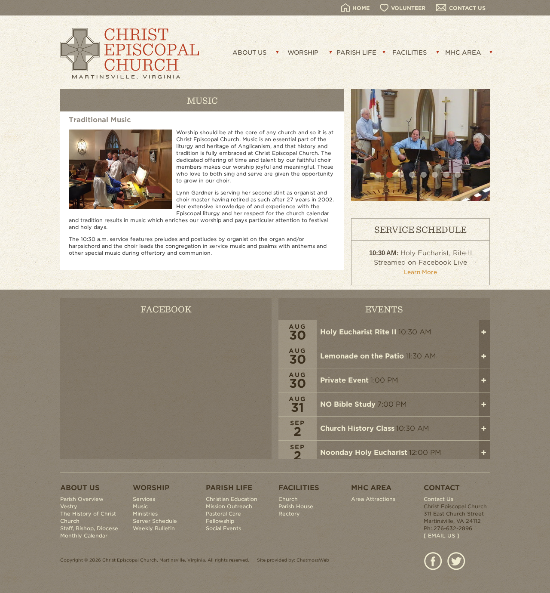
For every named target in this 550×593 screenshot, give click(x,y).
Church (288, 499)
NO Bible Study (348, 404)
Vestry (68, 506)
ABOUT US (249, 52)
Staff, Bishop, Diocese (89, 528)
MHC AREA (463, 52)
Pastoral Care (223, 513)
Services (144, 499)
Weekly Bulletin (154, 528)
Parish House (295, 506)
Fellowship (220, 521)
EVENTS (384, 308)
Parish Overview (82, 499)
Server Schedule (155, 521)
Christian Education (231, 499)
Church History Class (357, 428)
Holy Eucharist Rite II (358, 332)
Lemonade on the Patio (362, 356)
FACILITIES (409, 52)
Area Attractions (373, 499)
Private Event (344, 380)
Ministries (145, 513)
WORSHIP (302, 52)
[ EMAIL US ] (441, 535)
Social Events (223, 528)
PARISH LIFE (356, 52)
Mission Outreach (229, 506)
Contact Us (438, 499)
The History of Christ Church (88, 517)
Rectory (289, 513)
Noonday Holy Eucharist (363, 452)
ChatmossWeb (312, 559)
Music (140, 506)
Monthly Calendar (83, 535)
